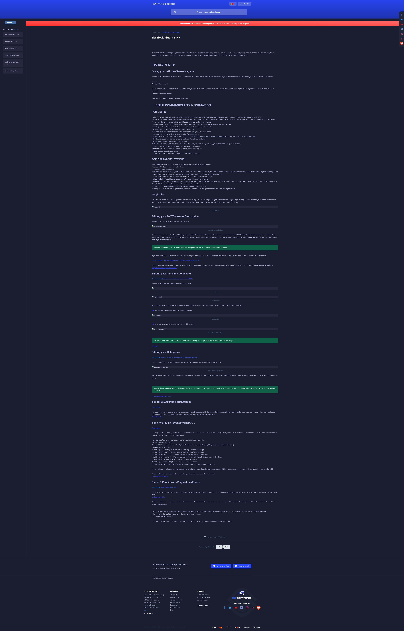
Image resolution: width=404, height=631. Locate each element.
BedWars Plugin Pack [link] (12, 55)
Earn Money (175, 607)
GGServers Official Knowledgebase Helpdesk (232, 23)
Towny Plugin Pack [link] (11, 41)
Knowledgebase (203, 597)
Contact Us (174, 597)
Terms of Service (176, 600)
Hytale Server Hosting (152, 597)
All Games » (148, 613)
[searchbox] (209, 12)
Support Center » (204, 606)
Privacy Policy (175, 602)
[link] (9, 22)
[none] (164, 4)
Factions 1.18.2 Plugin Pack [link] (12, 63)
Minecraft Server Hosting (154, 595)
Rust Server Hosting (151, 607)
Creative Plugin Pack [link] (11, 71)
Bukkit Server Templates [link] (171, 32)
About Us (174, 595)
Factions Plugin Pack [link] (11, 48)
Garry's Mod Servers (152, 602)
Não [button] (226, 547)
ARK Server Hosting (151, 600)
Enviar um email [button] (244, 566)
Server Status (202, 600)
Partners (173, 605)
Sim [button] (219, 547)
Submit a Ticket (203, 595)
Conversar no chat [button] (223, 566)
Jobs (172, 610)
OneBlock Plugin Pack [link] (12, 34)
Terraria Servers (150, 605)
